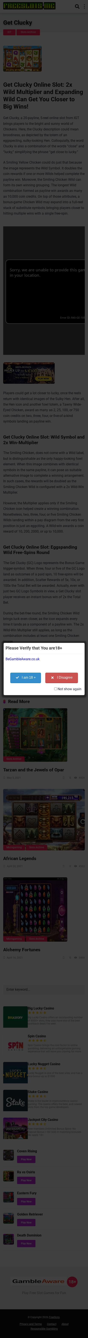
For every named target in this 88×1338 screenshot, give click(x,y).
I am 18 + (29, 677)
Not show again (69, 689)
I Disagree (65, 677)
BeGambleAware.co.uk (23, 659)
